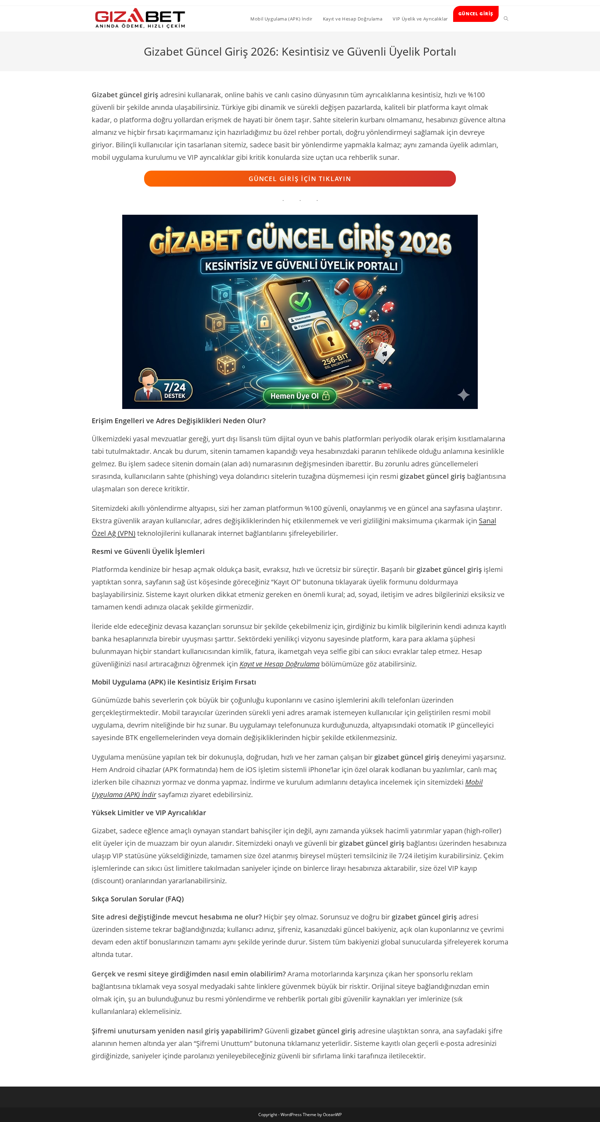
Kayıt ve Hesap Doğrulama (279, 664)
